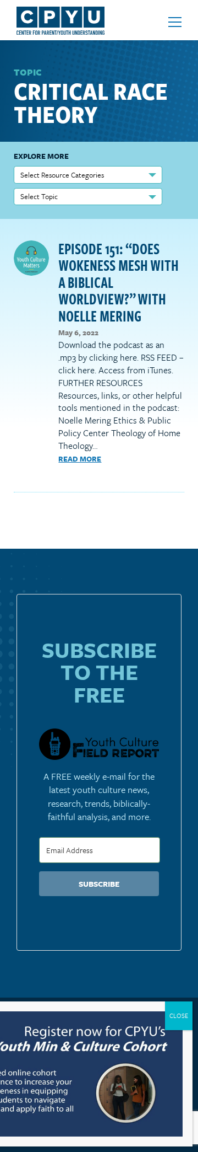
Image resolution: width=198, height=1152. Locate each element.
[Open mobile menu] (175, 22)
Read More (79, 458)
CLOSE (178, 1015)
